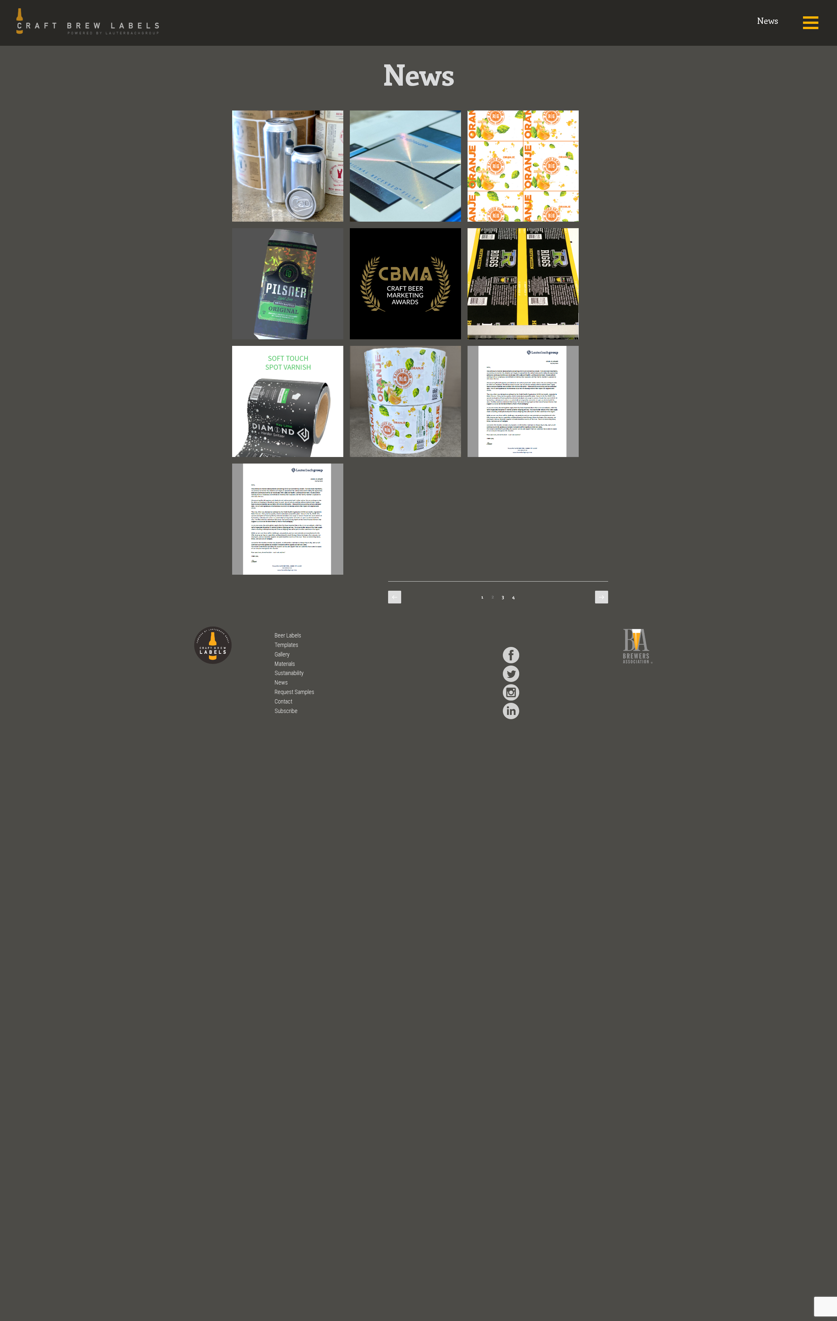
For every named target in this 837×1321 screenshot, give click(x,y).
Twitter (511, 674)
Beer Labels (288, 635)
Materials (285, 663)
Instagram (511, 692)
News (281, 682)
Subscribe (286, 710)
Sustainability (289, 672)
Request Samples (294, 691)
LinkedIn (511, 711)
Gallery (282, 654)
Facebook (511, 655)
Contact (283, 701)
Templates (286, 644)
